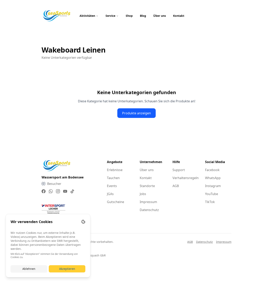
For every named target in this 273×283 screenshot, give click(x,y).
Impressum (148, 202)
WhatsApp (213, 178)
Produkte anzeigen (136, 113)
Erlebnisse (115, 170)
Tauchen (113, 178)
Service (110, 16)
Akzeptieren (67, 269)
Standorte (147, 186)
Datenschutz (149, 210)
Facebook (212, 170)
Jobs (143, 194)
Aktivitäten (87, 16)
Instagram (213, 186)
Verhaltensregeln (185, 178)
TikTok (210, 202)
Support (178, 170)
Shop (129, 16)
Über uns (159, 16)
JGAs (110, 194)
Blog (143, 16)
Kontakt (178, 16)
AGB (175, 186)
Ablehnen (28, 269)
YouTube (211, 194)
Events (112, 186)
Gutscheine (115, 202)
